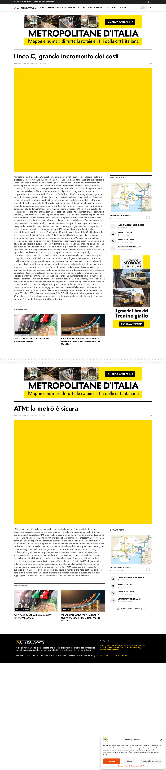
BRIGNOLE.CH (124, 655)
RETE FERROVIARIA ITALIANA (129, 247)
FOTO (115, 7)
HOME (43, 7)
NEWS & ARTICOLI (57, 7)
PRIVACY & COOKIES (137, 646)
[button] (161, 739)
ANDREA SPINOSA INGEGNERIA (44, 2)
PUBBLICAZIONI (95, 7)
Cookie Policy (123, 766)
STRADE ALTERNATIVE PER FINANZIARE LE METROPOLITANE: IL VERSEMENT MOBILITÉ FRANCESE (80, 341)
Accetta (112, 761)
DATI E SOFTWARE (22, 333)
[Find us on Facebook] (145, 2)
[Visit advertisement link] (83, 32)
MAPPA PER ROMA (125, 232)
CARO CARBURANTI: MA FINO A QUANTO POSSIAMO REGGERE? (32, 340)
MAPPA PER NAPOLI (120, 215)
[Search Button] (151, 7)
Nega (129, 761)
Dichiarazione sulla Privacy (138, 766)
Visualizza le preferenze (150, 761)
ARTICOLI (66, 333)
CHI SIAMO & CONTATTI (22, 2)
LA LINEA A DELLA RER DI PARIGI (131, 225)
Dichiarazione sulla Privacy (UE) (111, 649)
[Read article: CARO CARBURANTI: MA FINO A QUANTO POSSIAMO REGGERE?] (35, 325)
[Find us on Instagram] (151, 2)
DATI (107, 7)
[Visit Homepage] (25, 7)
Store (123, 7)
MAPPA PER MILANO (126, 239)
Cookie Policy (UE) (134, 647)
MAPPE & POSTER (76, 7)
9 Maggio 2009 (20, 63)
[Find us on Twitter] (148, 2)
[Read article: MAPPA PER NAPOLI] (131, 197)
